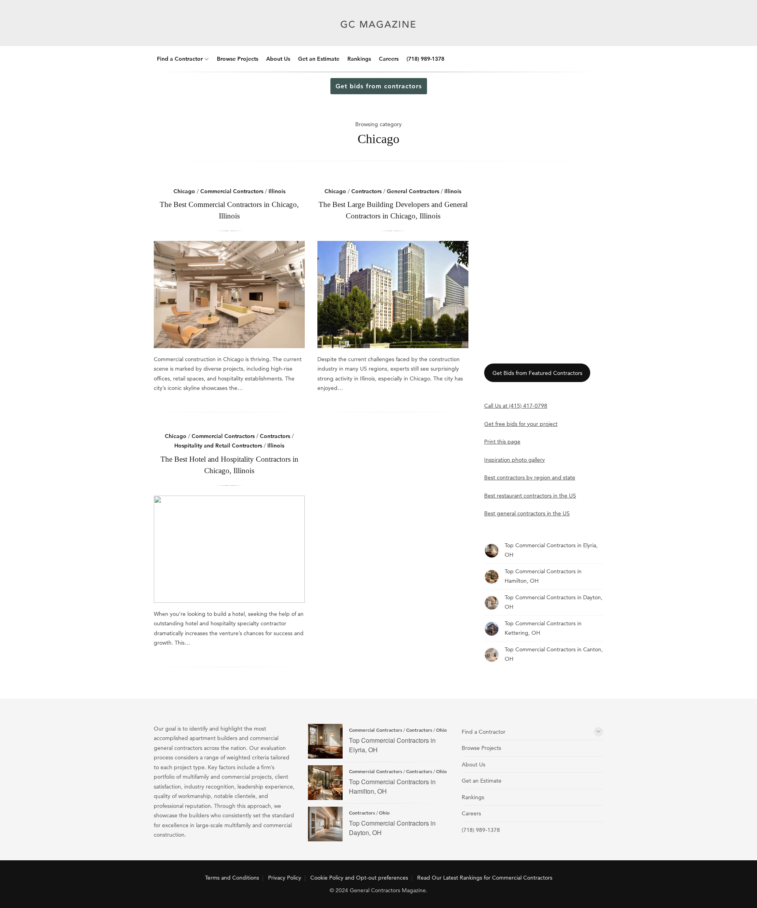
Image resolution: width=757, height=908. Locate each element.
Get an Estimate (318, 58)
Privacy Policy (284, 877)
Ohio (441, 730)
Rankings (359, 58)
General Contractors (413, 191)
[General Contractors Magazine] (379, 34)
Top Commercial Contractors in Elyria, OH (325, 741)
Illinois (276, 191)
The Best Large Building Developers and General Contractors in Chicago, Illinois (392, 294)
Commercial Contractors (231, 191)
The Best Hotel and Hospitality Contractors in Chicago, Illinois (229, 549)
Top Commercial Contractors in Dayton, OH (325, 824)
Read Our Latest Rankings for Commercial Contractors (484, 877)
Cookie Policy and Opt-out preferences (359, 877)
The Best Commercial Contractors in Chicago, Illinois (229, 294)
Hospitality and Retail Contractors (218, 445)
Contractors (366, 191)
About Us (278, 58)
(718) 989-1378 (425, 58)
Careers (389, 58)
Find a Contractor (180, 58)
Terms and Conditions (232, 877)
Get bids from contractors (379, 86)
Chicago (184, 191)
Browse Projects (237, 58)
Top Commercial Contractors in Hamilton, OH (325, 782)
